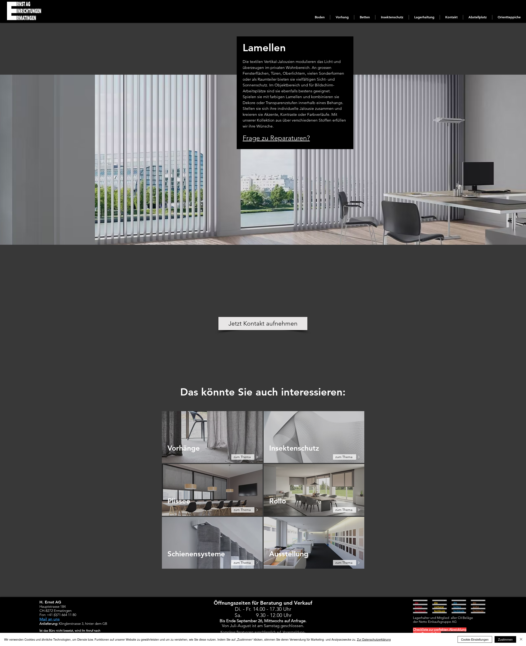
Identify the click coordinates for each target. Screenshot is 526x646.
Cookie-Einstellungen (475, 639)
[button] (319, 17)
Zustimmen (505, 639)
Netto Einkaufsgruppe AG (437, 622)
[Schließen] (521, 639)
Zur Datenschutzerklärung (374, 639)
